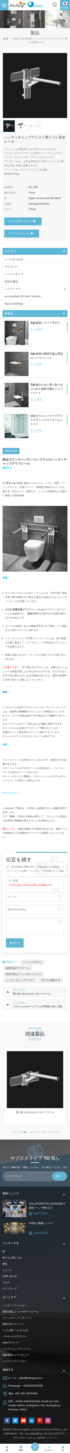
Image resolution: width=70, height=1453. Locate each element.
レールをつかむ (13, 259)
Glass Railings (13, 304)
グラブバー (11, 267)
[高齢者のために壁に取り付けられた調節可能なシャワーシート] (17, 395)
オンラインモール (18, 233)
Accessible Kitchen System (22, 296)
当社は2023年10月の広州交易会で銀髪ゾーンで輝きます (47, 1206)
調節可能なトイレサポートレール (24, 974)
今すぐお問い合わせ (19, 221)
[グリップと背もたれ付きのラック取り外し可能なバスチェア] (35, 1079)
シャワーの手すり (32, 962)
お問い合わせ (10, 1276)
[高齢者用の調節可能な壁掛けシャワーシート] (17, 364)
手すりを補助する (50, 980)
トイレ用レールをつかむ (16, 1330)
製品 (5, 1264)
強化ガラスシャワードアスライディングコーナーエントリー (46, 420)
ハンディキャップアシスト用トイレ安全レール (30, 884)
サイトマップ (10, 1289)
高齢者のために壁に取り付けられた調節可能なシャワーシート (46, 389)
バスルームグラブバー (14, 1336)
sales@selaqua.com (30, 1378)
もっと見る (36, 329)
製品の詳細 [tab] (11, 451)
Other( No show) (23, 39)
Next (65, 1091)
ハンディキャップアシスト (20, 980)
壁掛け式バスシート (13, 1324)
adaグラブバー (11, 1343)
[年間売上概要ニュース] (14, 1228)
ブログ (6, 1282)
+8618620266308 (32, 1386)
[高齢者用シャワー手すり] (17, 333)
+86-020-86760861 (26, 1394)
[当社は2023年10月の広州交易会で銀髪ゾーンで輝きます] (14, 1209)
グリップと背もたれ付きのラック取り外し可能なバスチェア (35, 1114)
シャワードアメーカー (14, 1305)
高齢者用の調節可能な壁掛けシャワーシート (46, 356)
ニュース (7, 1270)
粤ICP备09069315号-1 (55, 1434)
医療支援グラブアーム (18, 968)
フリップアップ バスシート (17, 1318)
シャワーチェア (13, 274)
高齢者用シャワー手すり (45, 323)
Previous (4, 1091)
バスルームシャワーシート (17, 1349)
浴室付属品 (11, 281)
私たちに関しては (12, 1258)
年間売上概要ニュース (41, 1223)
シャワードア (12, 289)
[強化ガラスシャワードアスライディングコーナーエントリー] (17, 426)
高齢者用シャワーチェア (16, 1355)
